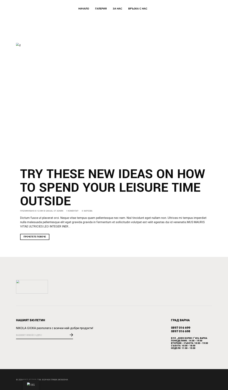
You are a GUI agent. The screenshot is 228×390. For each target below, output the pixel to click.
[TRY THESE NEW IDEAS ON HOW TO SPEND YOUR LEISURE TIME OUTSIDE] (114, 103)
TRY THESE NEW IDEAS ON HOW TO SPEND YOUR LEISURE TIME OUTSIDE (112, 187)
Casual (49, 211)
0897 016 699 (180, 327)
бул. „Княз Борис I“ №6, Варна (189, 338)
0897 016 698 (180, 331)
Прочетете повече (35, 236)
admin (60, 211)
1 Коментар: (72, 211)
